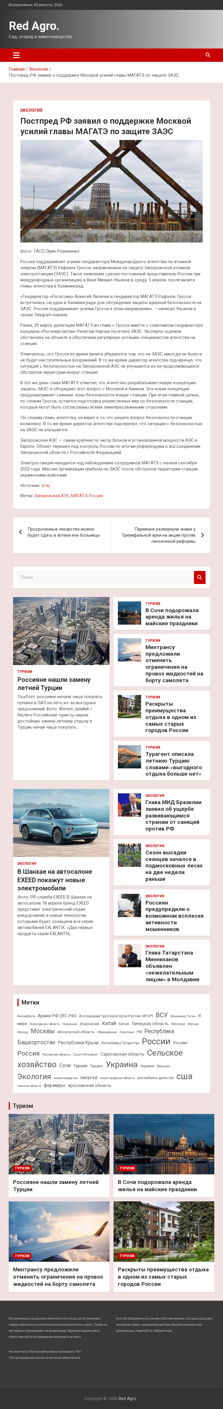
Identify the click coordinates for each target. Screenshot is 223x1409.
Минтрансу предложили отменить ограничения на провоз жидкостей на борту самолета (174, 664)
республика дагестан (155, 1078)
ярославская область (90, 1085)
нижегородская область (117, 1078)
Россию (180, 1042)
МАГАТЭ (79, 495)
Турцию (96, 1066)
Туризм (24, 672)
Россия (96, 495)
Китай (109, 1023)
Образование (107, 1032)
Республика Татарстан (120, 1043)
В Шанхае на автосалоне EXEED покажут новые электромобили (54, 880)
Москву (22, 1032)
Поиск (200, 577)
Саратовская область (122, 1054)
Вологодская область (45, 1024)
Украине (147, 1066)
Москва (178, 1024)
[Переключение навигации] (16, 55)
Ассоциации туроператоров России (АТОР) (116, 1016)
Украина (122, 1064)
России (156, 1041)
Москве (193, 1024)
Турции (80, 1065)
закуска (88, 1077)
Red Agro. (34, 26)
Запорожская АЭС (51, 495)
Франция (163, 1066)
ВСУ (162, 1015)
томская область (29, 1086)
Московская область (76, 1032)
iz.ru (46, 485)
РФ (139, 1032)
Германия (69, 1024)
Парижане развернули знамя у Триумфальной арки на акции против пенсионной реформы (158, 535)
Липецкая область (150, 1023)
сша (185, 1076)
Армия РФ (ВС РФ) (57, 1015)
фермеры (54, 1085)
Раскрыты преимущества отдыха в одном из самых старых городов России (170, 717)
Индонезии (89, 1024)
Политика (127, 1032)
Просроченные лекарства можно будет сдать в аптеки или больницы (64, 532)
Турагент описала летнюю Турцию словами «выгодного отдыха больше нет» (173, 764)
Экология (31, 110)
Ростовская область (56, 1054)
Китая (124, 1024)
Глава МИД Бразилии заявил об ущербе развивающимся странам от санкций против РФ (173, 815)
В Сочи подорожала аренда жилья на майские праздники (172, 617)
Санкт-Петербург (85, 1054)
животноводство (66, 1078)
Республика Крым (78, 1042)
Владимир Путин (183, 1016)
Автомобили (26, 1016)
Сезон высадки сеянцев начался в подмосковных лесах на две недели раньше (174, 865)
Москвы (43, 1031)
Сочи (65, 1065)
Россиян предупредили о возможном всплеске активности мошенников (174, 915)
